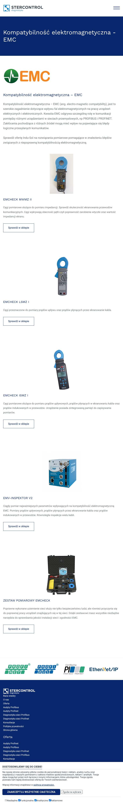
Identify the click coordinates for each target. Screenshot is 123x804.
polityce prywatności (43, 785)
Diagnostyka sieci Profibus (16, 715)
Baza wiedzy (9, 696)
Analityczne (42, 800)
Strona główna (10, 730)
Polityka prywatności (13, 726)
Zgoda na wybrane (71, 792)
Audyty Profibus (11, 707)
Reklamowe (56, 800)
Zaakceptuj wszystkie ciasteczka (31, 791)
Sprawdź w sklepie (18, 227)
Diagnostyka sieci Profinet (16, 719)
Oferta (6, 703)
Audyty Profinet (10, 711)
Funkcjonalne (27, 800)
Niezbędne (12, 800)
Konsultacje (9, 722)
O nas (6, 700)
